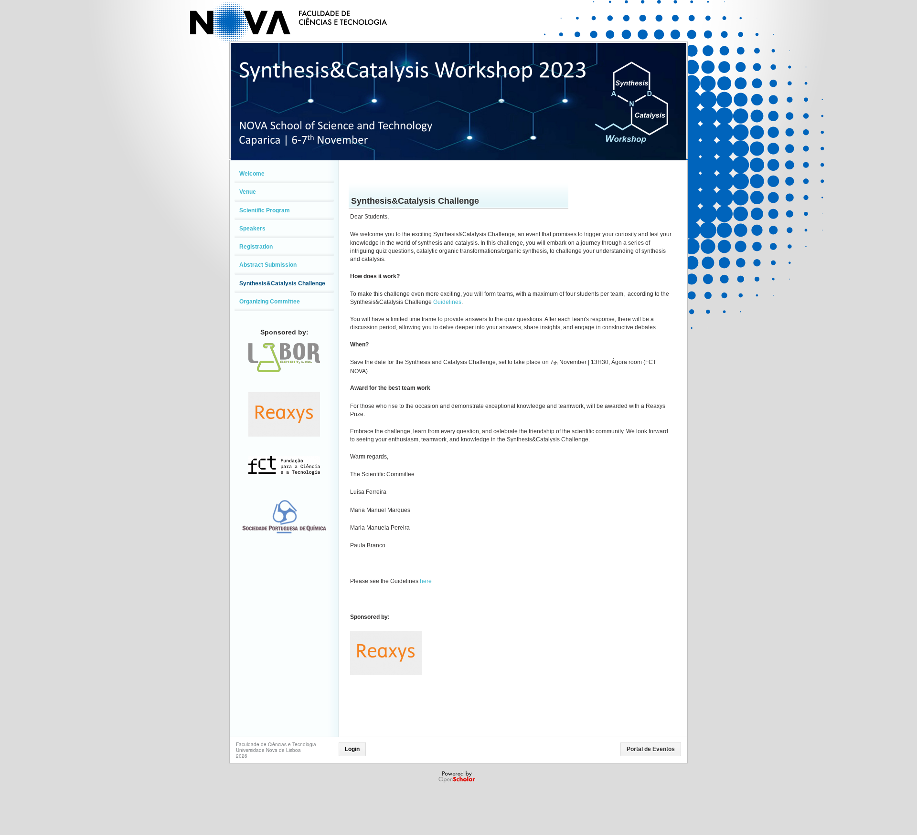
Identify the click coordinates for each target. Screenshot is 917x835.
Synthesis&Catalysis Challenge (282, 283)
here (426, 581)
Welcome (252, 173)
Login (352, 749)
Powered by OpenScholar (457, 777)
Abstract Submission (268, 264)
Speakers (252, 228)
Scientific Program (264, 210)
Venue (247, 191)
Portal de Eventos (651, 749)
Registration (256, 246)
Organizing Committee (269, 301)
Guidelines (447, 302)
